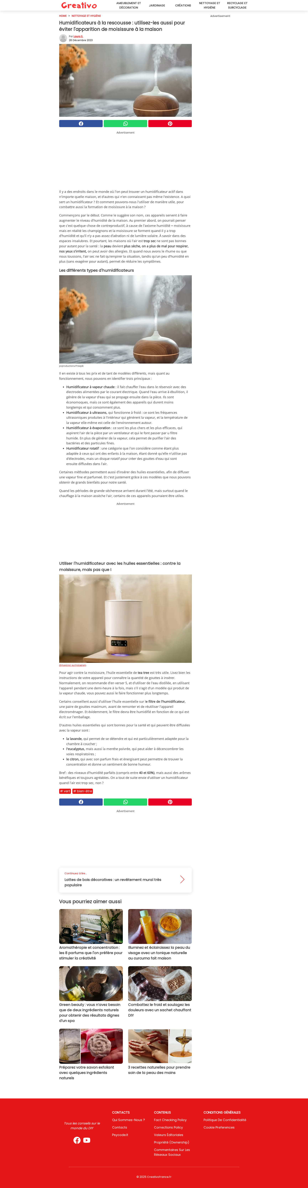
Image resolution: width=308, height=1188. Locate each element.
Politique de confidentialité (225, 1120)
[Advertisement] (125, 159)
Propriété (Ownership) (171, 1142)
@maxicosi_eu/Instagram (72, 665)
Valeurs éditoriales (168, 1135)
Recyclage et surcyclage (237, 5)
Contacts (119, 1127)
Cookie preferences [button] (219, 1127)
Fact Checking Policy (170, 1120)
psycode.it (120, 1135)
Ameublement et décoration (128, 5)
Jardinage (157, 5)
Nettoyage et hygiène (209, 5)
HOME (63, 15)
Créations (183, 5)
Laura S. (78, 36)
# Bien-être (82, 791)
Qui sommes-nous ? (128, 1120)
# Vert (65, 791)
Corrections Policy (168, 1127)
